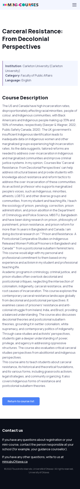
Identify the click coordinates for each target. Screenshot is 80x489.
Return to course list (21, 401)
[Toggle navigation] (74, 4)
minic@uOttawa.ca (15, 462)
